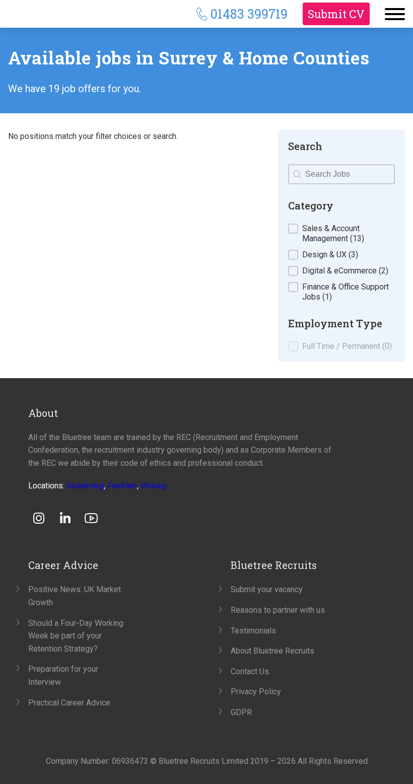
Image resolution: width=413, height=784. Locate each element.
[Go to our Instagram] (38, 518)
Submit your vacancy (267, 589)
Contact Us (250, 671)
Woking (154, 485)
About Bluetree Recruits (272, 651)
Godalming (85, 485)
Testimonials (253, 630)
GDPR (241, 712)
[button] (341, 234)
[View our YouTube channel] (91, 518)
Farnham (122, 485)
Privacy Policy (256, 691)
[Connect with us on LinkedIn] (65, 518)
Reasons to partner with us (278, 610)
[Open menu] (395, 14)
